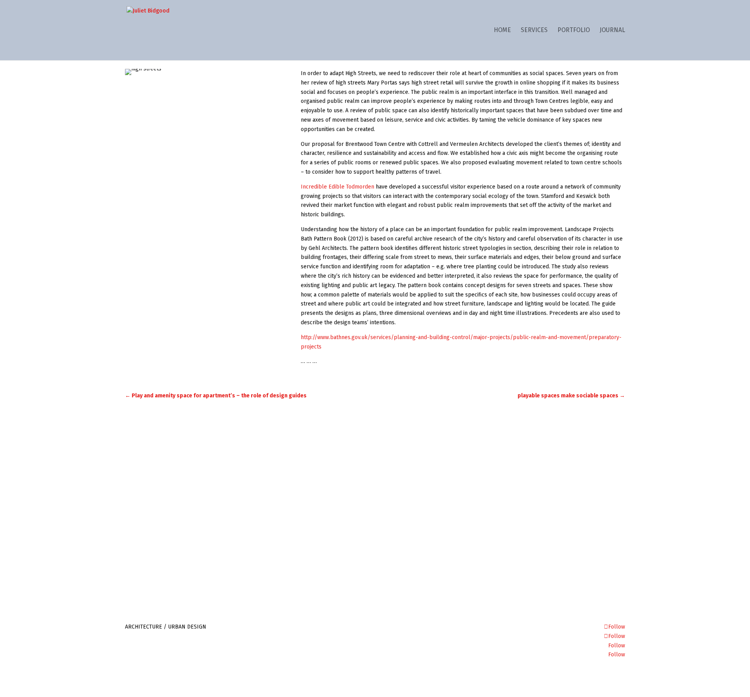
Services (534, 30)
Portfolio (573, 30)
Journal (612, 30)
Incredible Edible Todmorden (337, 186)
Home (502, 30)
